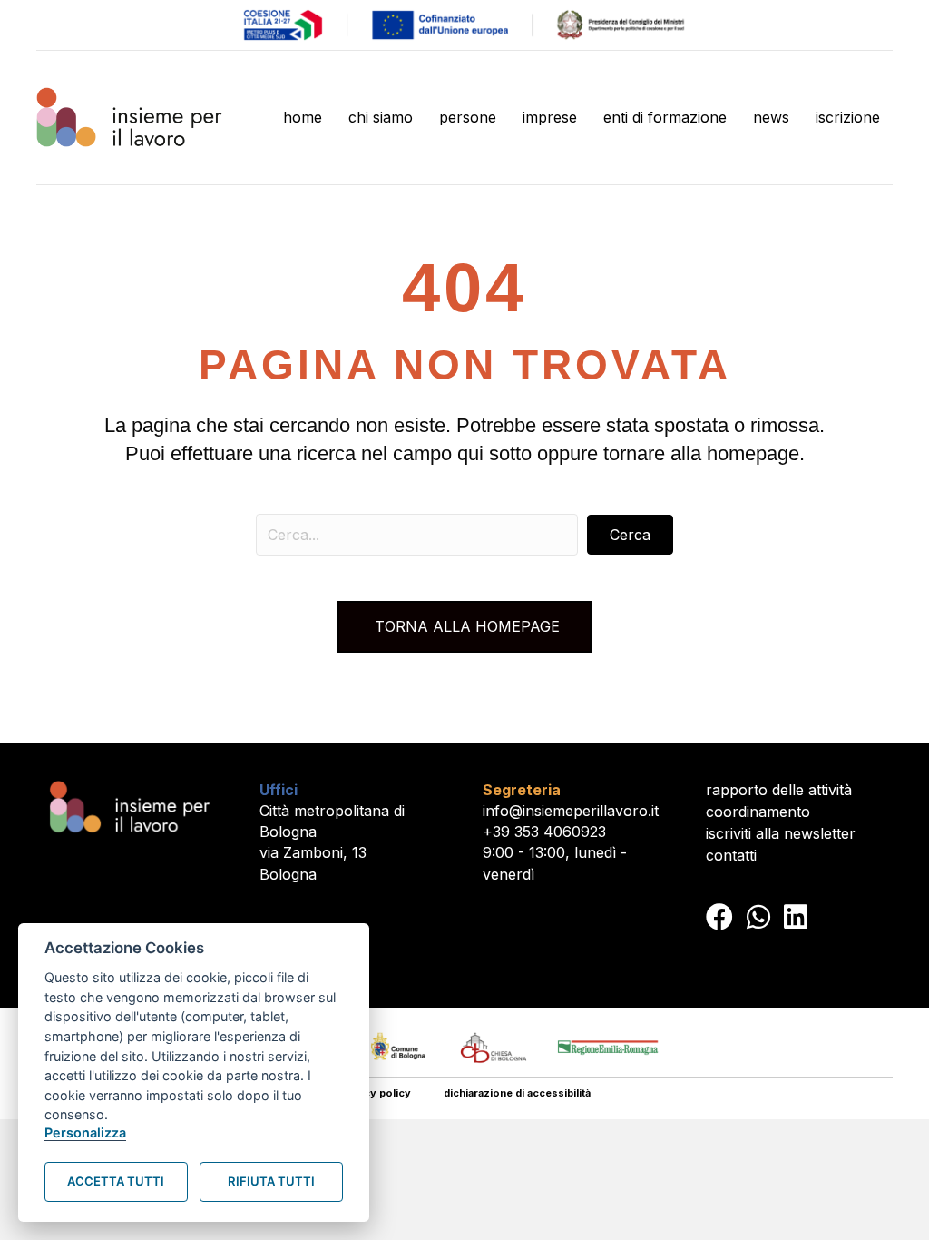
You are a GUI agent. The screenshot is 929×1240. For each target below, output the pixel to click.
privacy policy (374, 1093)
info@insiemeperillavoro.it (571, 811)
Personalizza (85, 1132)
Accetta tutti (115, 1181)
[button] (630, 535)
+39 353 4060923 (544, 831)
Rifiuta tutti (271, 1181)
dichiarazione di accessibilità (517, 1093)
